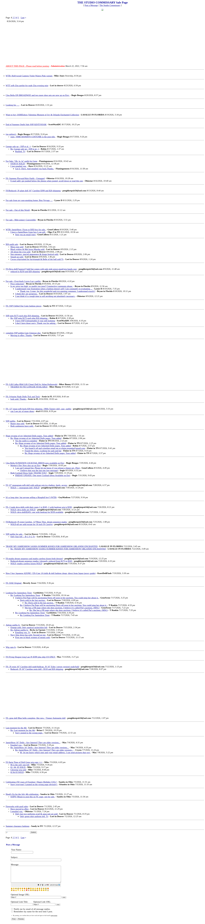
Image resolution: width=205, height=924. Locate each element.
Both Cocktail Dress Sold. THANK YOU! (28, 473)
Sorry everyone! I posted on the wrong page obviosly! (34, 784)
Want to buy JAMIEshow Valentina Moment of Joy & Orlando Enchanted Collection (42, 115)
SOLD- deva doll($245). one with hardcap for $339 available (36, 512)
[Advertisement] (77, 42)
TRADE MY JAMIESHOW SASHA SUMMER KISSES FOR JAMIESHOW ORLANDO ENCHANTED (52, 546)
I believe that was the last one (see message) (39, 470)
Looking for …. (12, 105)
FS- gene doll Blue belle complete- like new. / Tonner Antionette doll (35, 718)
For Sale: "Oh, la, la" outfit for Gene (21, 161)
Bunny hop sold (17, 423)
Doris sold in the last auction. (33, 600)
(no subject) (11, 134)
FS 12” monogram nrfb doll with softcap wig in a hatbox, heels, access (36, 485)
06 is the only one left (19, 765)
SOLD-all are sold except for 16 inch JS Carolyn (31, 524)
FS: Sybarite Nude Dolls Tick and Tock (23, 396)
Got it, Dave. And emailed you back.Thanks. (34, 168)
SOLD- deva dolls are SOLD (22, 509)
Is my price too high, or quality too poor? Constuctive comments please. (41, 286)
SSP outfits (11, 421)
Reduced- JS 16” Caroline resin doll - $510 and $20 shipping (36, 669)
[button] (38, 885)
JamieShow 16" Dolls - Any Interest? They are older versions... (33, 742)
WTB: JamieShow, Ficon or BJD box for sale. (26, 229)
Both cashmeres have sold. (22, 426)
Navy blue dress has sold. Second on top (28, 635)
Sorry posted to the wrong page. (29, 733)
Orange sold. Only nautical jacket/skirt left (28, 627)
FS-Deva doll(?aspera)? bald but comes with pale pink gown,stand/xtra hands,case (41, 269)
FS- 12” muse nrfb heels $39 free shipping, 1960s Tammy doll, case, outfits (38, 409)
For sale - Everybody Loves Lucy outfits (23, 281)
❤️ (27, 890)
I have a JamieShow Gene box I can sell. (28, 232)
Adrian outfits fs (13, 625)
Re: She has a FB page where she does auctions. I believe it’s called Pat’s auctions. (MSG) (68, 610)
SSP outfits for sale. (14, 534)
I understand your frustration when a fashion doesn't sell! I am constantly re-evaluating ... (53, 289)
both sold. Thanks (18, 399)
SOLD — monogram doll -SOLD (24, 487)
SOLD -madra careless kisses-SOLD (26, 563)
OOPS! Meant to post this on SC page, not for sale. (32, 796)
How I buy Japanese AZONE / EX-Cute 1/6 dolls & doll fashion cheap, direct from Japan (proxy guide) (51, 573)
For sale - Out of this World (18, 210)
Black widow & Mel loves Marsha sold (27, 249)
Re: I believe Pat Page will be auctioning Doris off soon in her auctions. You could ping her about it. (63, 605)
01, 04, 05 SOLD (18, 767)
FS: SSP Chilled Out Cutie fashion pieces (23, 306)
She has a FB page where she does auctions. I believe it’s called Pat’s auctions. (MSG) (62, 608)
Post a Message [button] (91, 5)
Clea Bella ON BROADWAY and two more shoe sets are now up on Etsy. (38, 95)
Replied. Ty (20, 151)
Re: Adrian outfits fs (19, 630)
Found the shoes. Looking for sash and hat (43, 451)
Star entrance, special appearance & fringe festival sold (34, 254)
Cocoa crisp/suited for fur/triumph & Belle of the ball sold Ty (37, 259)
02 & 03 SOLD (17, 772)
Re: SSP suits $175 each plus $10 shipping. (29, 318)
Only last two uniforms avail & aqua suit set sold (36, 814)
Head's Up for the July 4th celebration (22, 794)
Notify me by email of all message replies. (31, 909)
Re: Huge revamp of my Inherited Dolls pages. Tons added (35, 438)
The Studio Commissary (110, 5)
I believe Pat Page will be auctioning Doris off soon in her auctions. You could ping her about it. (57, 598)
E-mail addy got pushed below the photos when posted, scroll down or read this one (46, 181)
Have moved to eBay (19, 809)
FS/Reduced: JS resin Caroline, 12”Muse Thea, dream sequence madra (36, 522)
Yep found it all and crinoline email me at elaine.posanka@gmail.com (55, 448)
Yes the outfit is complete (26, 441)
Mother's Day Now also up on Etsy (25, 465)
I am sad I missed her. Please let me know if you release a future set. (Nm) (47, 468)
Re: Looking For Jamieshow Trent (25, 595)
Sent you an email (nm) (25, 234)
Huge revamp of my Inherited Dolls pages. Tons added (29, 436)
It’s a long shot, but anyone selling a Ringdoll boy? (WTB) (31, 497)
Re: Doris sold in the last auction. (39, 603)
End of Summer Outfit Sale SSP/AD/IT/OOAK (26, 124)
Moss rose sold (16, 247)
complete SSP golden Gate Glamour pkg (23, 333)
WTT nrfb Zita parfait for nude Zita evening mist (27, 85)
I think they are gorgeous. (26, 294)
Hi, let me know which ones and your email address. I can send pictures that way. (55, 752)
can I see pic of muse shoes (22, 411)
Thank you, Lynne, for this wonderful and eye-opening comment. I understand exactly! (57, 291)
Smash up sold (17, 257)
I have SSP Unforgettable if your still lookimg (35, 320)
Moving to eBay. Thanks (21, 335)
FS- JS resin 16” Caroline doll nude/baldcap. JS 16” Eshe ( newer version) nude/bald (42, 666)
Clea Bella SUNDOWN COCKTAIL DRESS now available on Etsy (35, 463)
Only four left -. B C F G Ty (22, 536)
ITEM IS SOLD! (17, 163)
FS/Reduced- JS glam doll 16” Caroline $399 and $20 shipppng (33, 190)
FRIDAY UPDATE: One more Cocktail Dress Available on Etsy (42, 475)
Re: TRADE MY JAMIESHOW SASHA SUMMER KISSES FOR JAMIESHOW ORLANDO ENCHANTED (58, 549)
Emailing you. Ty (22, 632)
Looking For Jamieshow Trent (19, 593)
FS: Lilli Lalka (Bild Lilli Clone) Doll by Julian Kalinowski (31, 384)
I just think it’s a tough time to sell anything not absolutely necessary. (45, 296)
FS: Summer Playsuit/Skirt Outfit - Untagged (25, 178)
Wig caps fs (11, 647)
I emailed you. (16, 811)
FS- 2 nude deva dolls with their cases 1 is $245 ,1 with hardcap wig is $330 (39, 507)
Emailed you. (16, 745)
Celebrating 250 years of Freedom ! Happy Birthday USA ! (31, 782)
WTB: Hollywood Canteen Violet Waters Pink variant (29, 76)
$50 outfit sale (12, 244)
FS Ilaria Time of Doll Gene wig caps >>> (24, 762)
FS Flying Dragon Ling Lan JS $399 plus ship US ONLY (31, 657)
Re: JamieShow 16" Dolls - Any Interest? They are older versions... (39, 747)
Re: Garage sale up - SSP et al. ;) (24, 149)
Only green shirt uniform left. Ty (34, 816)
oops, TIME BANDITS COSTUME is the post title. (32, 137)
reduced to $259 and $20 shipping (25, 271)
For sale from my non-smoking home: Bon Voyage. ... (29, 200)
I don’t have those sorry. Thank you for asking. (35, 323)
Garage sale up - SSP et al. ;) (18, 146)
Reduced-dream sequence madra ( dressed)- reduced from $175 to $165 (41, 561)
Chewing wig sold (18, 770)
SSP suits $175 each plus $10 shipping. (23, 315)
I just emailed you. (18, 166)
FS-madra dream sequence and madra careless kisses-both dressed (34, 558)
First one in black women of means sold (32, 637)
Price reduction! (17, 284)
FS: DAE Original (14, 583)
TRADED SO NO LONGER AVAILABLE (29, 387)
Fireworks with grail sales (17, 806)
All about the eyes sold (20, 252)
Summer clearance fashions (17, 826)
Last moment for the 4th (16, 728)
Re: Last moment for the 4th (22, 730)
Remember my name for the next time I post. (33, 911)
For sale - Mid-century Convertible (21, 220)
